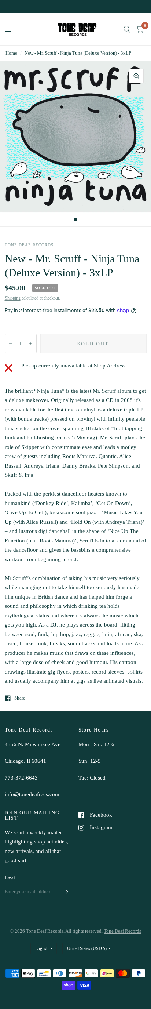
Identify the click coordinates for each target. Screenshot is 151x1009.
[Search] (127, 29)
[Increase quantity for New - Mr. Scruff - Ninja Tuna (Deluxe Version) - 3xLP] (30, 343)
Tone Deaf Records (122, 931)
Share (19, 698)
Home (11, 53)
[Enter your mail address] (65, 891)
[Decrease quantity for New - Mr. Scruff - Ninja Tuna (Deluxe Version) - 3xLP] (10, 343)
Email (11, 878)
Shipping (13, 298)
